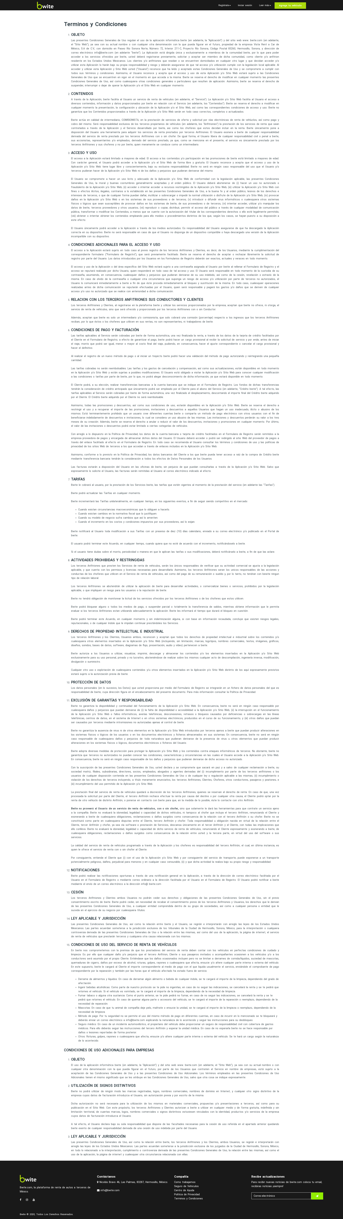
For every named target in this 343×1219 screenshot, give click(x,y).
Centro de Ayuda (184, 1190)
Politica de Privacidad (187, 1194)
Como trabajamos (184, 1182)
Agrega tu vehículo (290, 5)
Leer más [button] (264, 5)
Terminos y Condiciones (188, 1198)
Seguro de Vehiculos (186, 1186)
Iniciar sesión (245, 5)
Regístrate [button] (223, 5)
